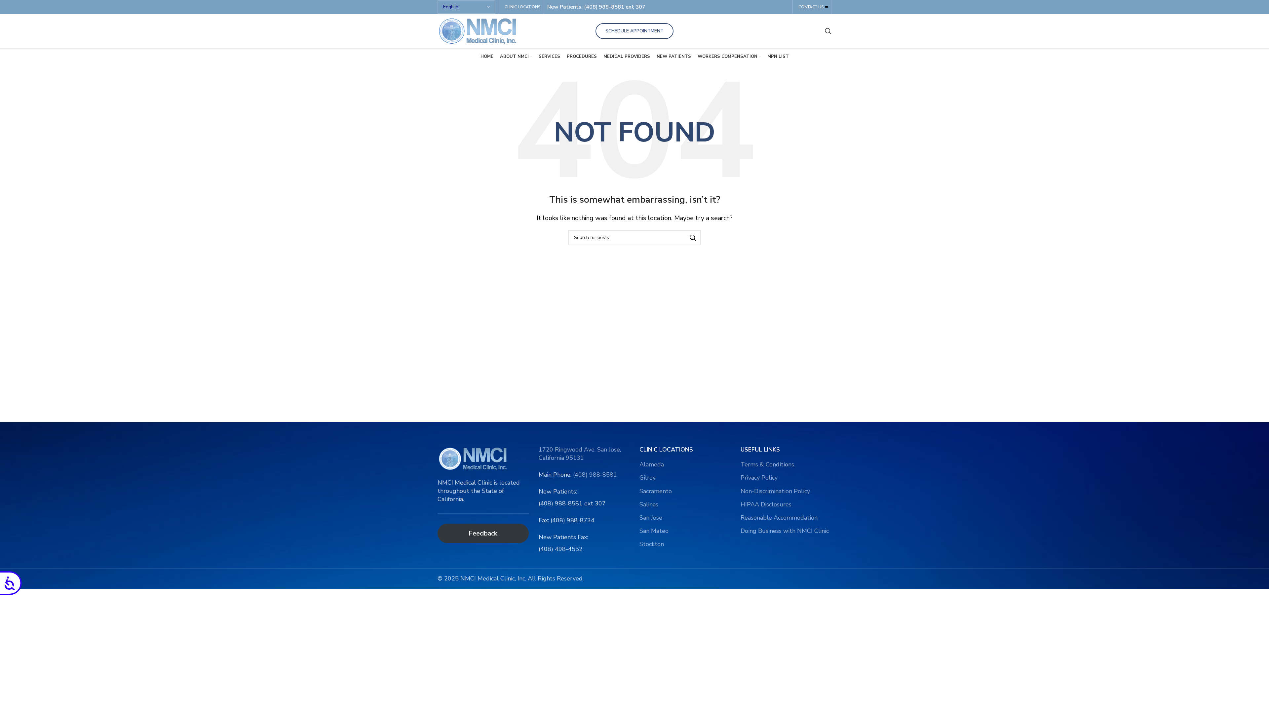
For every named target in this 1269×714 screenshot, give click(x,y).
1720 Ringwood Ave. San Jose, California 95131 (580, 454)
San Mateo (654, 531)
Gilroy (647, 478)
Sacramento (655, 491)
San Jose (650, 518)
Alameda (651, 464)
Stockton (651, 544)
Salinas (648, 504)
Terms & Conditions (767, 464)
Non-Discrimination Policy (775, 491)
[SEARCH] (693, 237)
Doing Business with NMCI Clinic (785, 531)
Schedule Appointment (634, 31)
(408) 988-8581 (595, 475)
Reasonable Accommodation (779, 518)
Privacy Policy (759, 478)
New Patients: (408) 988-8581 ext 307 (596, 7)
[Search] (828, 31)
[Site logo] (479, 30)
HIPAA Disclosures (766, 504)
